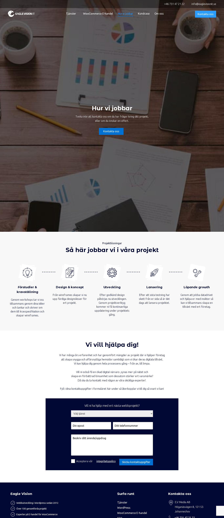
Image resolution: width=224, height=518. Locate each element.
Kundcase (144, 13)
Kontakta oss (206, 14)
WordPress (123, 507)
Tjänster (71, 13)
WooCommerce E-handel (98, 13)
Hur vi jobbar (125, 13)
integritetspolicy (106, 461)
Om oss (159, 13)
